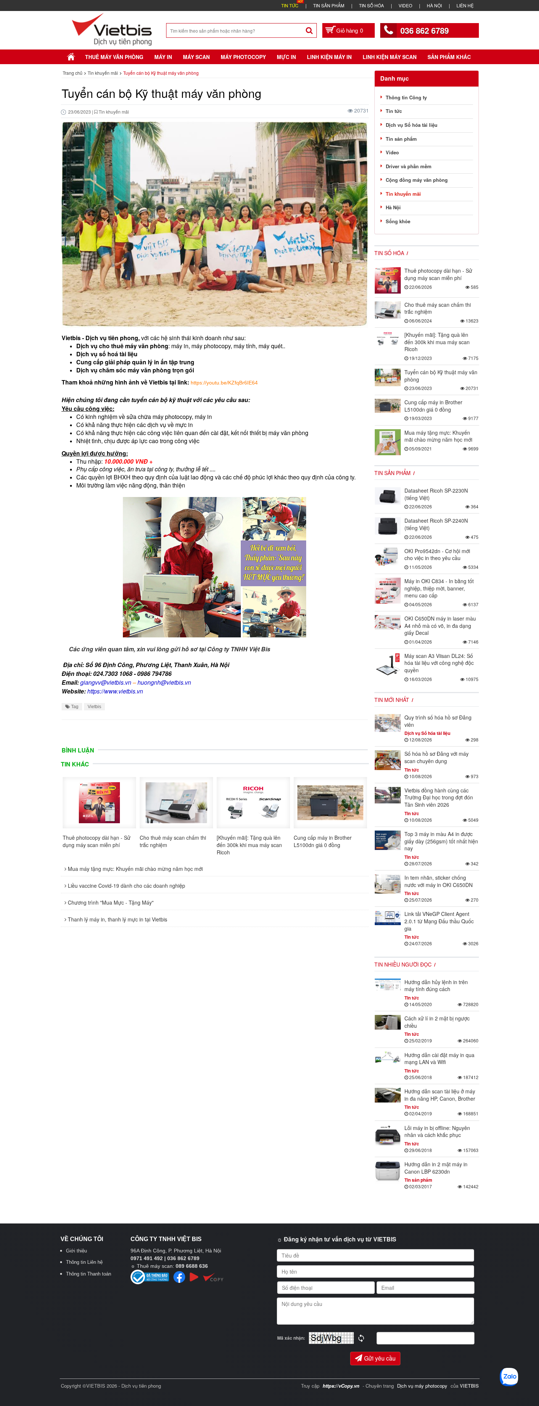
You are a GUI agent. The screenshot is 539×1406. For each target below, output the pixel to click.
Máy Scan (196, 56)
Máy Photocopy (243, 56)
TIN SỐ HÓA (371, 5)
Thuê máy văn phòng (114, 56)
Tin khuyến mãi (403, 193)
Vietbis (94, 706)
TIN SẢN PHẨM (328, 5)
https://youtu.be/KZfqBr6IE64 (224, 383)
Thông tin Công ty (406, 97)
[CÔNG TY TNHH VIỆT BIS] (112, 28)
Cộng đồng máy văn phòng (417, 179)
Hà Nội (393, 207)
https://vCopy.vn (341, 1385)
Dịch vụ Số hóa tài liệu (411, 124)
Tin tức (394, 110)
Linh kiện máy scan (390, 56)
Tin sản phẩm (401, 138)
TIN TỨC (289, 5)
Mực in (286, 56)
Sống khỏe (398, 221)
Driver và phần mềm (409, 166)
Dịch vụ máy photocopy (423, 1385)
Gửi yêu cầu (380, 1358)
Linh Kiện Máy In (329, 56)
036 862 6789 (424, 30)
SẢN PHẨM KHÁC (449, 56)
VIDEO (405, 5)
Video (392, 152)
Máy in (163, 56)
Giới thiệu (76, 1251)
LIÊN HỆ (465, 5)
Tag (74, 706)
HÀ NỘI (434, 5)
